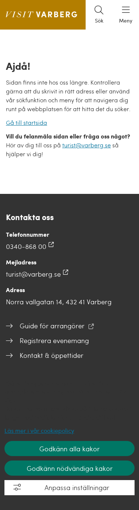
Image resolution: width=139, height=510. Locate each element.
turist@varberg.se (86, 145)
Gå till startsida (26, 122)
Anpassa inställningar (76, 487)
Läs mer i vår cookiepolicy (39, 430)
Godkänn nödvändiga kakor (70, 468)
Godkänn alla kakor (69, 448)
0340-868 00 (26, 246)
